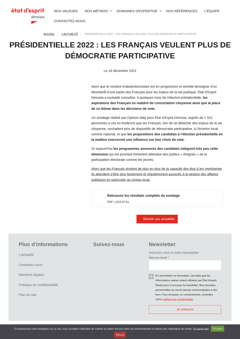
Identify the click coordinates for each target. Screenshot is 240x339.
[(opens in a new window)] (99, 256)
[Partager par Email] (66, 124)
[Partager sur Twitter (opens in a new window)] (66, 101)
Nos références (181, 11)
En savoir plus (201, 328)
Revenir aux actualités (159, 219)
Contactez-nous (69, 21)
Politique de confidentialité (38, 285)
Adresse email (158, 257)
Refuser (120, 334)
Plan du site (27, 295)
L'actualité (26, 255)
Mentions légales (31, 275)
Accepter (218, 328)
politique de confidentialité (177, 299)
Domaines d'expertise (137, 11)
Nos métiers (96, 11)
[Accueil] (27, 16)
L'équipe (212, 11)
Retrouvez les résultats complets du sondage (143, 195)
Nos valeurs (66, 11)
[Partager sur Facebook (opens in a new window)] (66, 89)
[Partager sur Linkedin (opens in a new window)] (66, 113)
